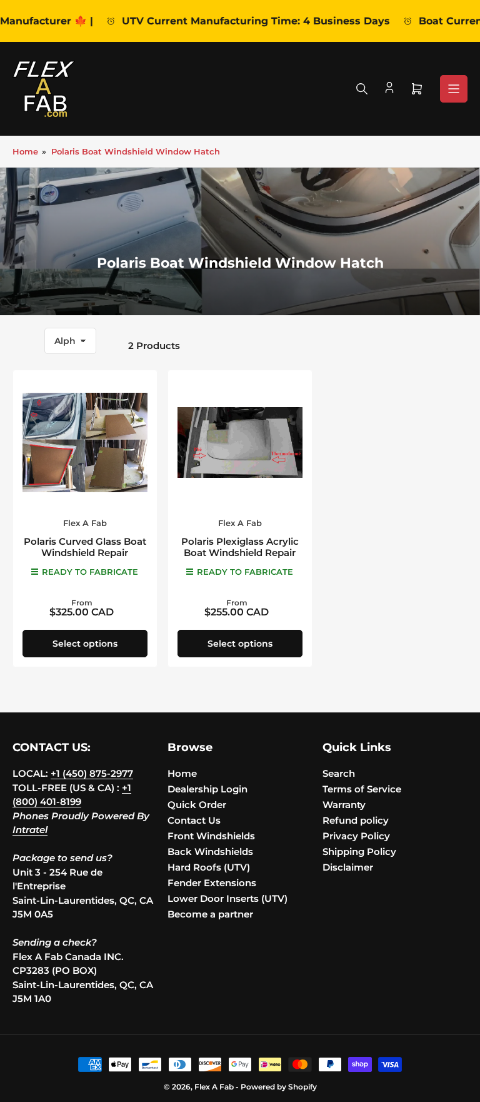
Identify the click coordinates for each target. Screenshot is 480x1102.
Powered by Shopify (279, 1086)
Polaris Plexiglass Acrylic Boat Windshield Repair (240, 547)
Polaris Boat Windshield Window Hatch (135, 151)
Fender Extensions (212, 883)
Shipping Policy (359, 851)
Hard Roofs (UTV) (209, 867)
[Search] (362, 89)
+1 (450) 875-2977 (92, 773)
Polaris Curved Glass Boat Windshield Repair (85, 547)
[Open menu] (454, 89)
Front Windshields (211, 836)
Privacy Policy (356, 836)
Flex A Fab (85, 523)
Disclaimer (347, 867)
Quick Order (197, 805)
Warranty (344, 805)
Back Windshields (210, 851)
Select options (85, 643)
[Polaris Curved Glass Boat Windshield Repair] (85, 442)
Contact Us (194, 820)
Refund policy (355, 820)
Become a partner (210, 914)
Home (25, 151)
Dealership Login (208, 789)
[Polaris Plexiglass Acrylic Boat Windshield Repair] (240, 442)
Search (338, 773)
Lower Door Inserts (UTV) (228, 898)
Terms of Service (361, 789)
